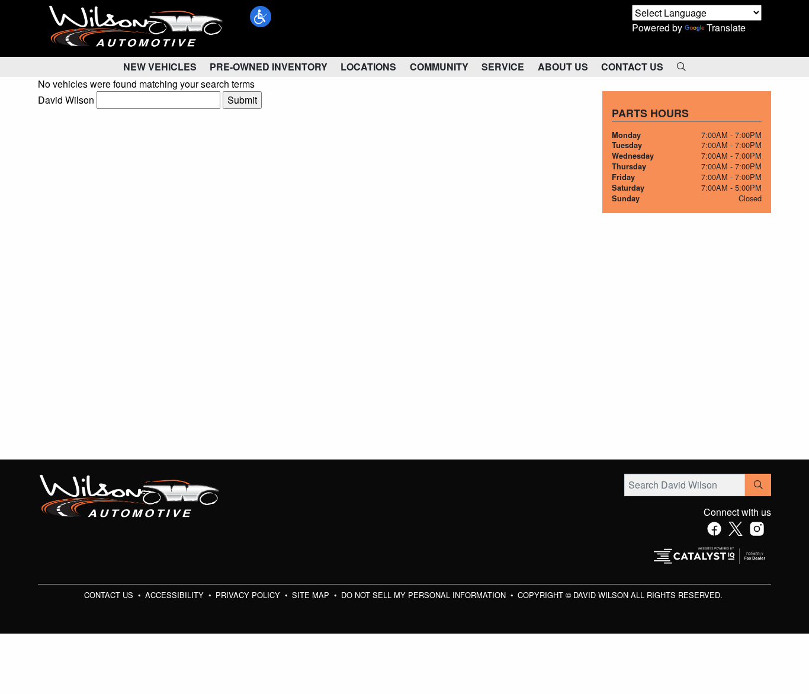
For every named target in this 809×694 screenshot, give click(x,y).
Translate (726, 27)
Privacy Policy (249, 594)
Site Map (312, 594)
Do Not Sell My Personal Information (424, 594)
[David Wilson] (136, 27)
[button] (260, 16)
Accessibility (175, 594)
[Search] (758, 485)
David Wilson (66, 100)
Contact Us (110, 594)
